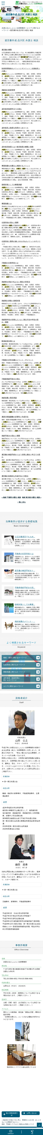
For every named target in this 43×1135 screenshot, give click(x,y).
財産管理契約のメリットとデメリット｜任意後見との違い (21, 70)
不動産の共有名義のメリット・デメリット (17, 360)
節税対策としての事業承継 (12, 185)
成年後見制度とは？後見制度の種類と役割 (17, 147)
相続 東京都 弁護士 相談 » (31, 497)
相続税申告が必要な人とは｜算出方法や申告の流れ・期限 (20, 321)
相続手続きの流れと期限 (11, 436)
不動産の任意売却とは (10, 263)
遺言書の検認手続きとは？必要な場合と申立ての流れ (21, 456)
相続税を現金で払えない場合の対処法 (16, 282)
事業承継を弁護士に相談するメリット (16, 166)
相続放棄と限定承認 (9, 398)
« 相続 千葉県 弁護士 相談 (11, 497)
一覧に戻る (21, 502)
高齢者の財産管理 (8, 90)
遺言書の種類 (7, 50)
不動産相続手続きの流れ (11, 379)
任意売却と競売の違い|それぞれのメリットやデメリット (21, 243)
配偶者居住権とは (8, 341)
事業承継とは (7, 203)
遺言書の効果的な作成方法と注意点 (15, 476)
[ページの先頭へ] (39, 1125)
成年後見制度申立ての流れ (12, 109)
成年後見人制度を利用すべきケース (15, 128)
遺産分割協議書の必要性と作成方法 (15, 417)
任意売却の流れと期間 (10, 222)
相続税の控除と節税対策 (11, 301)
